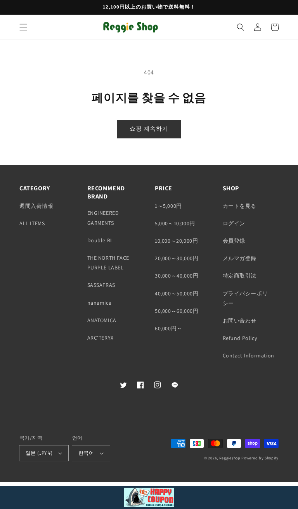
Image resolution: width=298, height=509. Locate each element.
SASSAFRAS (101, 284)
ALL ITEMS (32, 223)
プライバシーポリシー (245, 298)
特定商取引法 (240, 275)
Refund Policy (240, 338)
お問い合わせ (240, 320)
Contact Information (248, 355)
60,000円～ (168, 328)
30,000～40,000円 (176, 275)
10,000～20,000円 (176, 240)
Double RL (100, 240)
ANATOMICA (101, 320)
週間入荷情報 (36, 205)
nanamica (99, 302)
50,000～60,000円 (176, 310)
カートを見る (240, 205)
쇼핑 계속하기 (149, 128)
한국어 (86, 453)
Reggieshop (230, 458)
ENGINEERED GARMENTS (103, 217)
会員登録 (234, 240)
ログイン (234, 223)
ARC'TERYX (100, 337)
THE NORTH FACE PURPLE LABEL (108, 262)
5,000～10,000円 (175, 223)
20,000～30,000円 (176, 258)
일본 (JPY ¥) (39, 453)
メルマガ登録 (240, 258)
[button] (23, 27)
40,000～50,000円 (176, 293)
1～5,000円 (168, 205)
